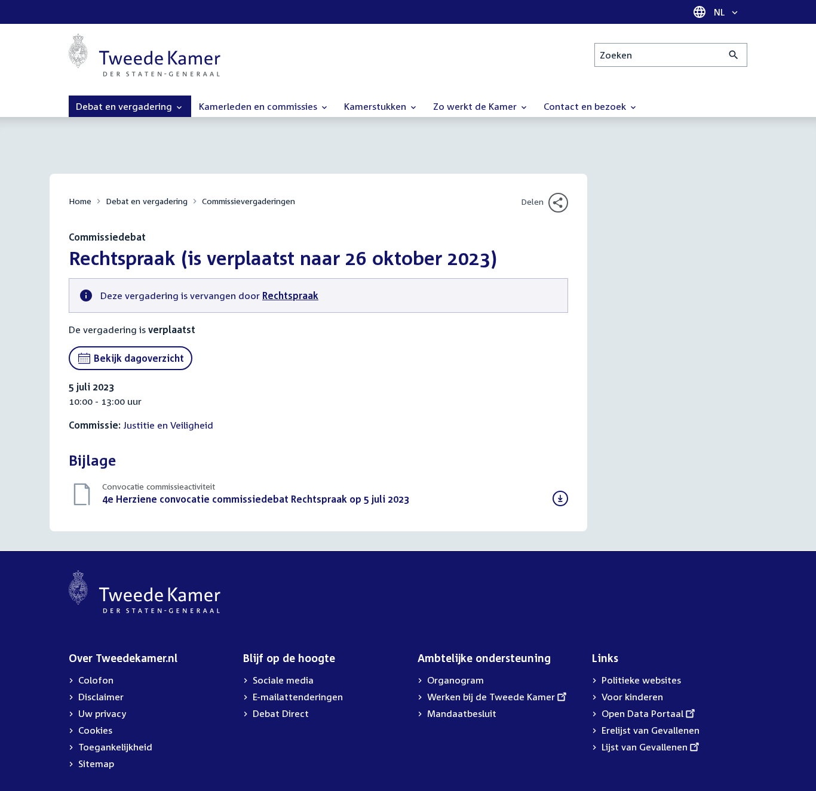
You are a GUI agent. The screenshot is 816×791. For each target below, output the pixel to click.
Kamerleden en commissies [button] (259, 106)
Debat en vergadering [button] (125, 106)
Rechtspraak (290, 295)
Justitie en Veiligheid (168, 425)
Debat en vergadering (147, 201)
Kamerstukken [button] (376, 106)
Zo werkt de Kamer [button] (476, 106)
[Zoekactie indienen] (733, 55)
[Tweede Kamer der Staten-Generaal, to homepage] (144, 54)
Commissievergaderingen (248, 201)
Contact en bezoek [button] (586, 106)
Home (80, 201)
